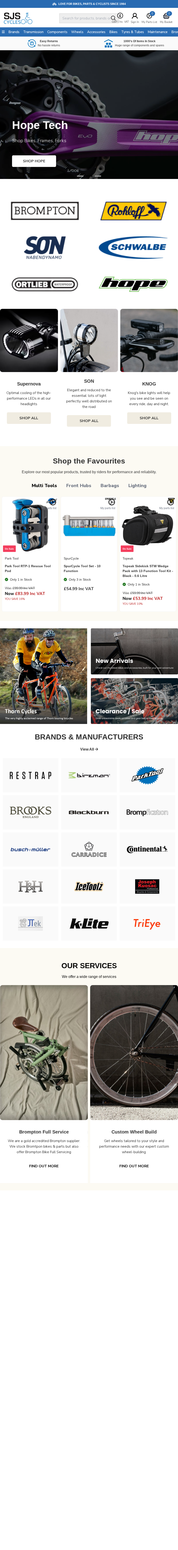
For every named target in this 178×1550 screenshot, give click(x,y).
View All (87, 749)
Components (57, 32)
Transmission (33, 32)
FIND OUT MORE (44, 1166)
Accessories (96, 32)
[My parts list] (52, 502)
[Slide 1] (89, 176)
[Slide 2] (97, 176)
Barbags (110, 485)
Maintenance (158, 32)
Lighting (137, 485)
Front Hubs (78, 485)
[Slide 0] (80, 176)
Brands (13, 32)
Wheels (77, 32)
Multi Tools (44, 485)
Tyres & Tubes (132, 32)
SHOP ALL (31, 420)
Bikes (113, 32)
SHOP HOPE (34, 161)
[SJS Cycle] (30, 18)
